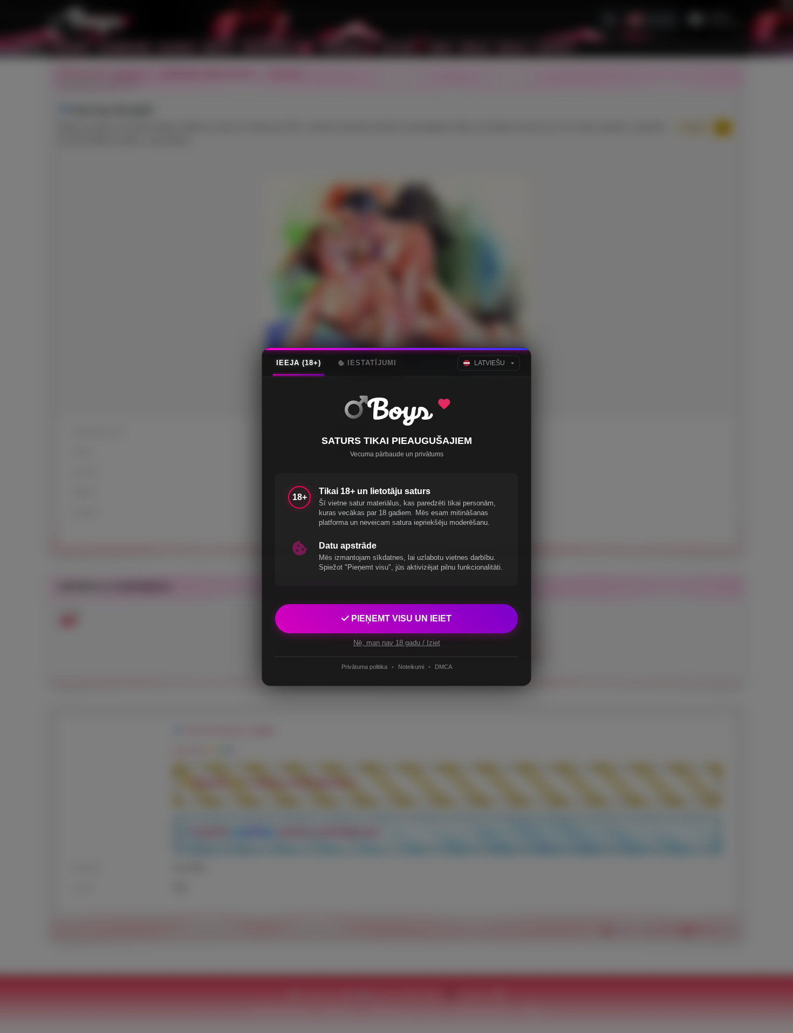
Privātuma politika (364, 666)
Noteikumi (411, 666)
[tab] (298, 363)
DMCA (443, 666)
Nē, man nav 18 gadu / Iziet (396, 642)
